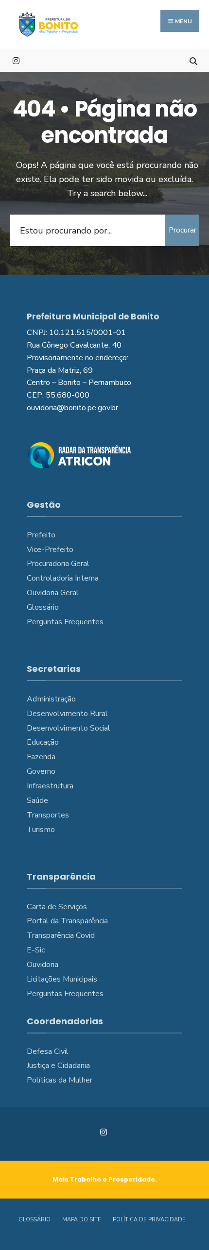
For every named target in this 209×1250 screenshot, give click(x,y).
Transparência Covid (61, 935)
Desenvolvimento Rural (67, 713)
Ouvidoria (42, 964)
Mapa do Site (81, 1219)
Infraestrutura (50, 786)
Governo (41, 771)
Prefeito (41, 535)
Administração (51, 699)
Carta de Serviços (57, 906)
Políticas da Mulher (59, 1080)
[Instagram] (15, 59)
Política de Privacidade (149, 1219)
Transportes (48, 815)
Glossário (43, 607)
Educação (43, 742)
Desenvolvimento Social (68, 728)
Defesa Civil (48, 1051)
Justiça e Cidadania (58, 1065)
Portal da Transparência (67, 921)
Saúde (37, 800)
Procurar (182, 230)
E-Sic (36, 950)
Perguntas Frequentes (65, 622)
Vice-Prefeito (50, 549)
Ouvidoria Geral (53, 592)
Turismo (41, 829)
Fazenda (41, 756)
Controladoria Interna (63, 578)
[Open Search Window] (193, 59)
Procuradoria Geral (58, 563)
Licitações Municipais (62, 979)
